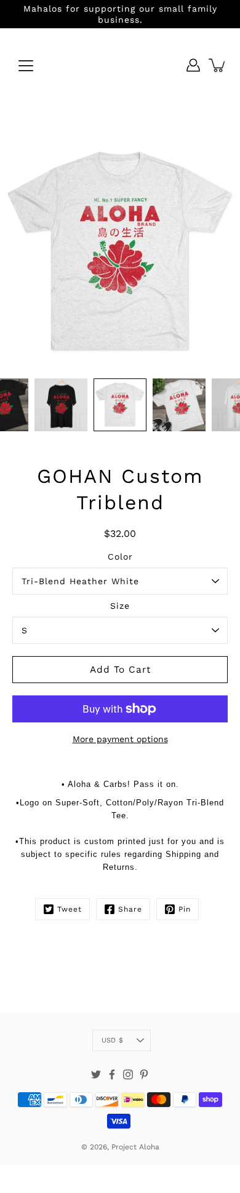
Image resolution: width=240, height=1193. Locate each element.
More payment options (120, 739)
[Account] (193, 65)
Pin (184, 909)
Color (120, 556)
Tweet (69, 909)
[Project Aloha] (120, 65)
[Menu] (25, 66)
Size (120, 606)
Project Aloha (135, 1147)
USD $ (112, 1040)
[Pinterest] (144, 1074)
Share (130, 909)
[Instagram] (128, 1074)
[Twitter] (96, 1074)
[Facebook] (112, 1074)
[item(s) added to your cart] (218, 65)
